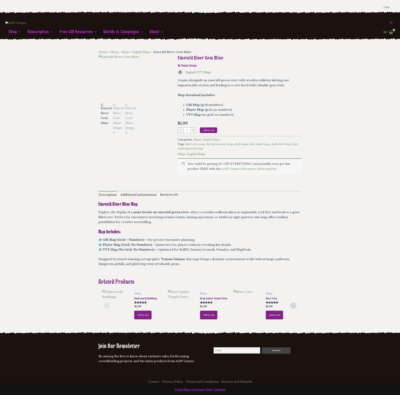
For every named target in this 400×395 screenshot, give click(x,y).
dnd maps (241, 144)
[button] (391, 23)
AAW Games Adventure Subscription (249, 169)
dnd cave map (195, 144)
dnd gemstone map (219, 144)
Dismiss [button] (219, 389)
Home (103, 52)
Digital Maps (141, 52)
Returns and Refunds (236, 381)
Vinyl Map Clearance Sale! (194, 389)
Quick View (116, 317)
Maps (125, 52)
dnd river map (281, 144)
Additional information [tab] (138, 194)
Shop (114, 52)
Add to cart (208, 130)
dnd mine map (259, 144)
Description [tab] (107, 194)
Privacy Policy (172, 381)
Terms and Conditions (202, 381)
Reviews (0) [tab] (169, 194)
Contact (154, 381)
